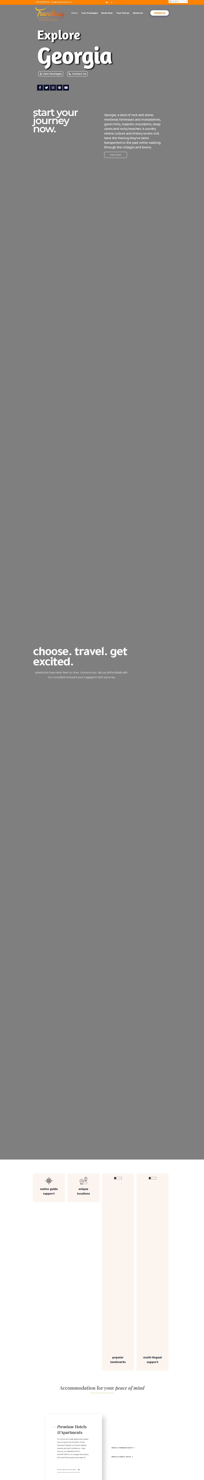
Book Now (107, 13)
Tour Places (122, 13)
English (175, 1)
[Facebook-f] (40, 88)
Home (74, 13)
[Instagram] (53, 88)
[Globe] (59, 88)
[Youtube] (66, 88)
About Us (138, 13)
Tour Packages (89, 13)
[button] (50, 73)
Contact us (159, 13)
